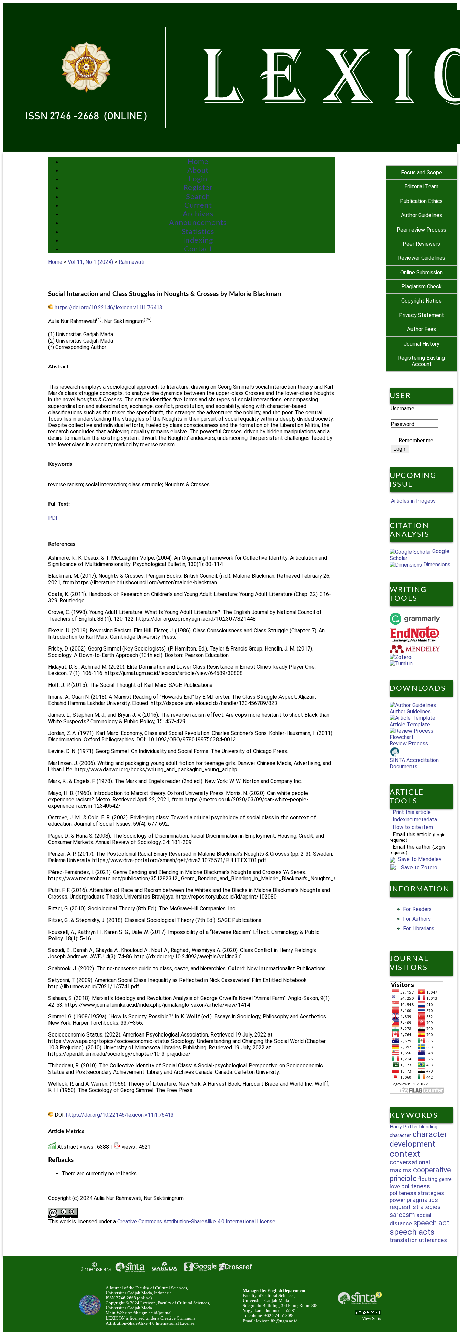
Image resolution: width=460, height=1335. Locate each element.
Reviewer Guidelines (421, 258)
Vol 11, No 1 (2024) (90, 262)
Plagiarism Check (421, 286)
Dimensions (436, 564)
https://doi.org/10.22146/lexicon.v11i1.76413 (108, 307)
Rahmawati (131, 262)
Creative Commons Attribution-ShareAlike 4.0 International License (196, 1221)
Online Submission (421, 272)
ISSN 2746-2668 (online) (129, 1298)
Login (198, 179)
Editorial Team (421, 186)
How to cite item (413, 827)
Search (198, 196)
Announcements (198, 222)
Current (198, 205)
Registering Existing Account (421, 361)
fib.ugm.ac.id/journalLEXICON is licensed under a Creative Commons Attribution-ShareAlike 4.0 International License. (150, 1318)
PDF (53, 518)
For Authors (417, 919)
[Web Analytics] (368, 1313)
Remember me (416, 440)
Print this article (412, 812)
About (198, 170)
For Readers (417, 909)
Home (198, 161)
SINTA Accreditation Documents (414, 763)
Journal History (421, 344)
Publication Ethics (421, 201)
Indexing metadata (415, 819)
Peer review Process (421, 229)
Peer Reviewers (421, 244)
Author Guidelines (421, 215)
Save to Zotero (418, 867)
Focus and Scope (421, 172)
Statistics (198, 231)
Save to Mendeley (419, 859)
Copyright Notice (421, 300)
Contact (198, 249)
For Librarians (418, 928)
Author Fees (421, 329)
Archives (198, 214)
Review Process (409, 743)
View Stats (371, 1318)
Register (198, 187)
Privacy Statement (421, 315)
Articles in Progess (413, 501)
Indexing (198, 240)
